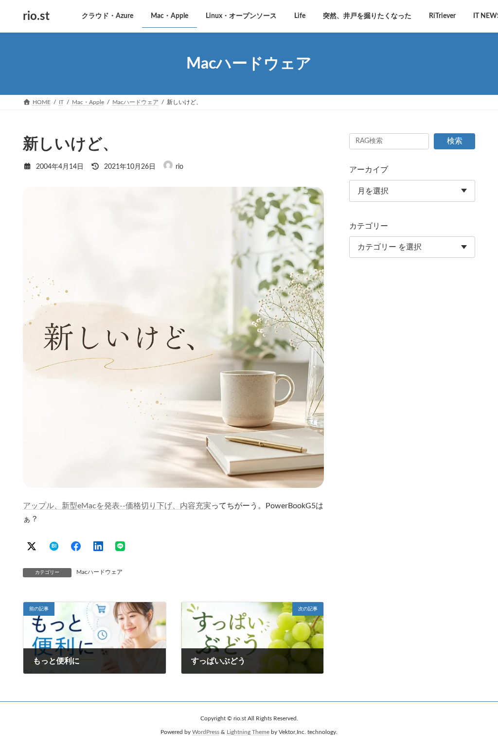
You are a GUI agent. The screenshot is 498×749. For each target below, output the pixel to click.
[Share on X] (31, 546)
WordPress (205, 732)
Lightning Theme (248, 732)
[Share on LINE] (120, 546)
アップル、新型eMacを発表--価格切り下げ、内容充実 (117, 506)
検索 (454, 141)
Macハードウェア (99, 572)
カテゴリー (368, 226)
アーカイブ (368, 170)
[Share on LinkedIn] (98, 546)
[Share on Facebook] (76, 546)
